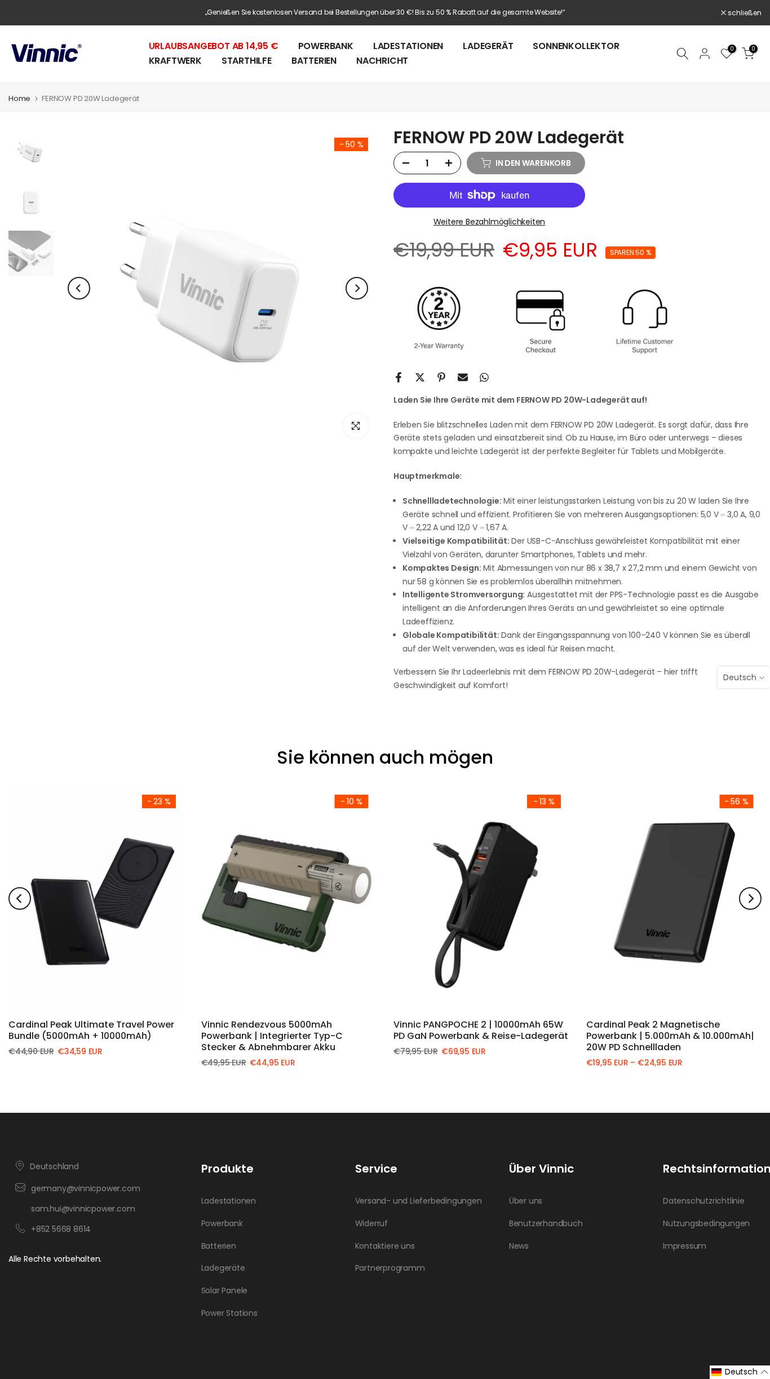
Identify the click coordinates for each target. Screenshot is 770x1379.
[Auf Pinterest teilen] (441, 377)
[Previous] (79, 288)
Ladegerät (488, 45)
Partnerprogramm (390, 1268)
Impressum (684, 1246)
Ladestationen (408, 45)
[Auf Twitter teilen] (420, 377)
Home (19, 98)
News (519, 1246)
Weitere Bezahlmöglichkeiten (489, 221)
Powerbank (325, 45)
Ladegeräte (223, 1268)
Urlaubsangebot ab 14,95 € (213, 45)
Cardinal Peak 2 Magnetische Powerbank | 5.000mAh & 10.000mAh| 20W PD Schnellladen (670, 1036)
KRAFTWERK (175, 60)
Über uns (525, 1201)
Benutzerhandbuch (546, 1223)
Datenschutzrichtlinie (704, 1201)
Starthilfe (247, 60)
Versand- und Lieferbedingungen (418, 1201)
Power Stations (229, 1313)
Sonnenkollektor (576, 45)
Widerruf (371, 1223)
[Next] (357, 288)
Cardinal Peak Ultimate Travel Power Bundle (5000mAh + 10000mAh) (91, 1030)
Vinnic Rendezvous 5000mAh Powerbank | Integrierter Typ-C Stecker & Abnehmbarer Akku (272, 1036)
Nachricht (382, 60)
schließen (31, 13)
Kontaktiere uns (385, 1246)
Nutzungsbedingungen (706, 1223)
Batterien (314, 60)
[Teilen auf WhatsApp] (484, 377)
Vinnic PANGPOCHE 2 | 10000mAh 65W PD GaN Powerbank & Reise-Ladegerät (480, 1030)
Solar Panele (224, 1290)
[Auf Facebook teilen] (398, 377)
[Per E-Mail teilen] (463, 377)
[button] (740, 1372)
